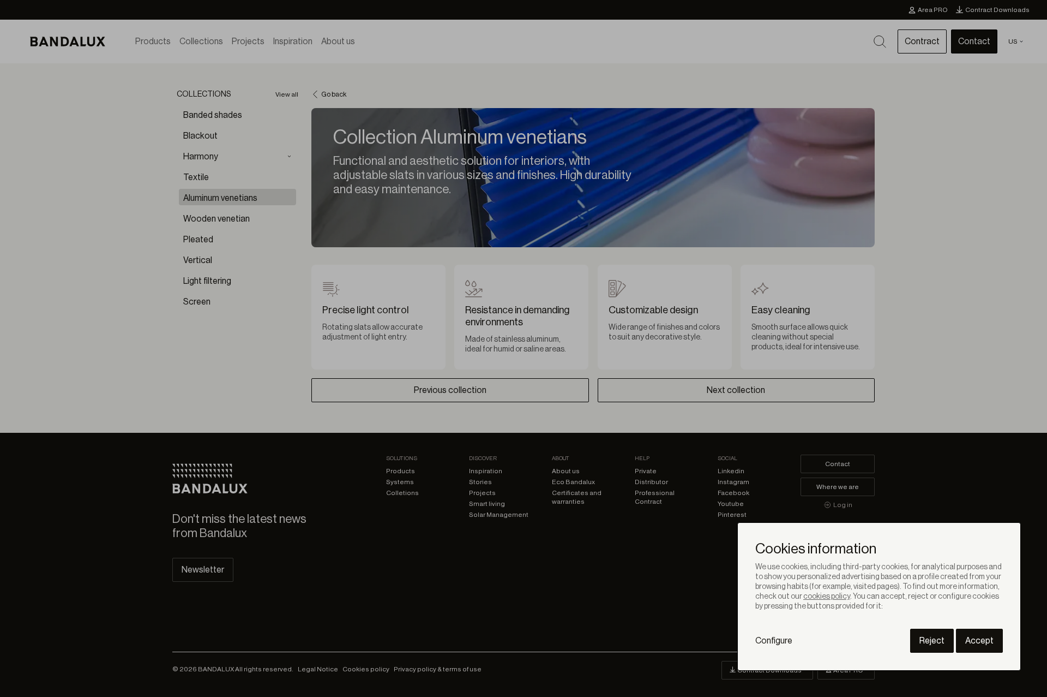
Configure (773, 640)
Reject (931, 640)
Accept (979, 640)
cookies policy (826, 596)
